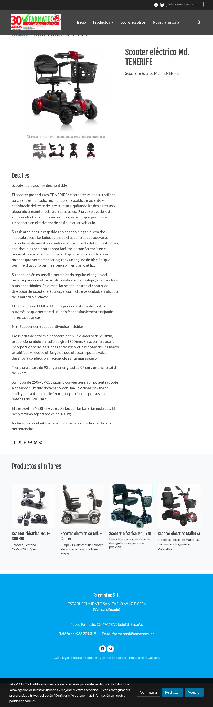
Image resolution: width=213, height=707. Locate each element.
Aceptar (194, 692)
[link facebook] (156, 4)
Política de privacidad (144, 658)
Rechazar (172, 692)
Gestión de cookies (113, 658)
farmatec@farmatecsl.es (133, 633)
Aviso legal (61, 658)
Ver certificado (106, 609)
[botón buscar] (198, 22)
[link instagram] (162, 4)
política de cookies (22, 701)
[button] (103, 22)
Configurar (149, 692)
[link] (36, 22)
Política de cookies (84, 658)
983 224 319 (86, 633)
